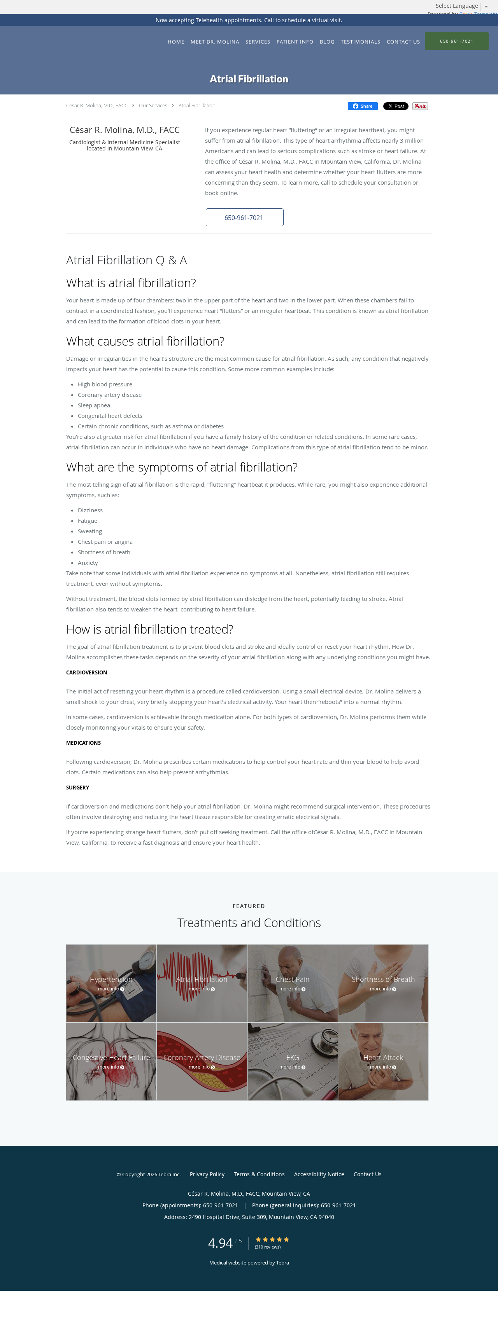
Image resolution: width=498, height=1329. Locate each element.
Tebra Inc (168, 1174)
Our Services (153, 105)
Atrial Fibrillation (197, 105)
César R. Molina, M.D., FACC (97, 105)
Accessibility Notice (319, 1174)
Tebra (282, 1262)
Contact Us (368, 1174)
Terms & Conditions (259, 1174)
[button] (245, 217)
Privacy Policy (207, 1174)
